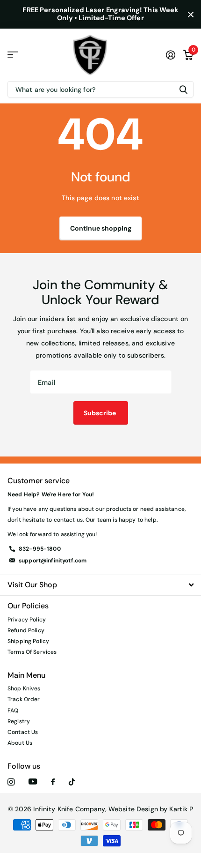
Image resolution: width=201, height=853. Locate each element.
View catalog (12, 55)
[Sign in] (171, 55)
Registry (18, 721)
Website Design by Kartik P (151, 809)
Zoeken (183, 89)
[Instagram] (10, 782)
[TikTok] (72, 782)
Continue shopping (100, 228)
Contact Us (22, 732)
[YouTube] (33, 782)
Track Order (23, 699)
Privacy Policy (26, 619)
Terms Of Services (32, 652)
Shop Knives (24, 688)
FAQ (12, 710)
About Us (19, 743)
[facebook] (53, 782)
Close (190, 14)
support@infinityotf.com (52, 560)
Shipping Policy (28, 641)
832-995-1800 (40, 549)
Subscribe (100, 413)
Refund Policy (25, 630)
